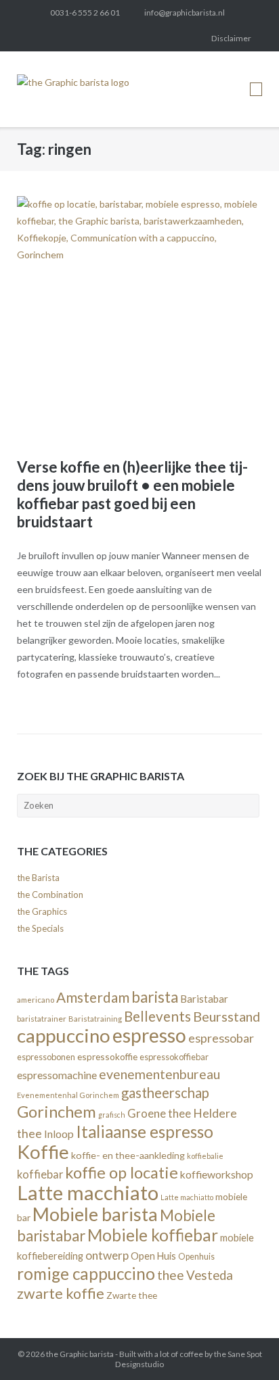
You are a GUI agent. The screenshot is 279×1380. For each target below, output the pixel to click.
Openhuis (196, 1257)
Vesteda (209, 1275)
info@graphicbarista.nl (184, 12)
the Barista (38, 877)
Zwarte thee (131, 1295)
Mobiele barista (95, 1214)
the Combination (50, 894)
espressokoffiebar (174, 1056)
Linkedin (78, 38)
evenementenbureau (159, 1074)
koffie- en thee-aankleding (128, 1155)
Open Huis (153, 1256)
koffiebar (40, 1174)
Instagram (101, 38)
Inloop (59, 1133)
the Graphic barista (80, 1354)
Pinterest (124, 38)
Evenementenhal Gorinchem (68, 1095)
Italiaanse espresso (144, 1131)
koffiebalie (205, 1155)
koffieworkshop (216, 1174)
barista (154, 997)
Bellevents (157, 1016)
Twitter (32, 38)
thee (170, 1275)
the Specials (40, 928)
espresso (149, 1035)
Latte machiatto (186, 1197)
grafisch (111, 1114)
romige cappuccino (86, 1273)
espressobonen (46, 1056)
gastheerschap (165, 1093)
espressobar (221, 1037)
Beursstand (226, 1016)
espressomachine (57, 1074)
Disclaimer (231, 38)
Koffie (43, 1152)
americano (35, 999)
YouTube (192, 38)
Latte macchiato (87, 1192)
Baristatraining (95, 1018)
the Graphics (42, 911)
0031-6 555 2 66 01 (85, 12)
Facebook (55, 38)
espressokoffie (107, 1056)
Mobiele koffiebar (152, 1235)
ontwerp (107, 1255)
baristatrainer (41, 1019)
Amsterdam (92, 997)
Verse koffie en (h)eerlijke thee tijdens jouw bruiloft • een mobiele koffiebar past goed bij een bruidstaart (132, 494)
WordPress (169, 38)
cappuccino (63, 1035)
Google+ (146, 38)
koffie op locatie (121, 1172)
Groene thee (159, 1113)
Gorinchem (56, 1111)
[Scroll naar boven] (244, 1346)
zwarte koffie (60, 1293)
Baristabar (204, 999)
